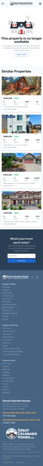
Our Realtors (7, 302)
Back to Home (21, 54)
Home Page (6, 287)
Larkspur (5, 387)
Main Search (7, 328)
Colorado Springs (8, 378)
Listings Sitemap (8, 462)
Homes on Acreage (9, 331)
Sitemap (5, 316)
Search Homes (7, 299)
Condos (5, 346)
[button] (3, 4)
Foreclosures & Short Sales (11, 348)
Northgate (6, 392)
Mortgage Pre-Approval (10, 313)
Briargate (6, 366)
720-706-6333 (9, 415)
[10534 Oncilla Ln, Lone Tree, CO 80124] (21, 124)
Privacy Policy (20, 462)
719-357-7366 (9, 422)
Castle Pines (7, 372)
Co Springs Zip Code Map (11, 354)
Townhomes (6, 343)
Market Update (7, 293)
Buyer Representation (10, 304)
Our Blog (5, 319)
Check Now (21, 261)
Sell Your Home (8, 310)
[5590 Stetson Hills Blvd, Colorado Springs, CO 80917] (21, 200)
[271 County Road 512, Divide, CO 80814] (21, 86)
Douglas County (8, 381)
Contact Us (6, 290)
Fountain (5, 384)
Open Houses (7, 334)
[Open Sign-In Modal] (40, 4)
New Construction (8, 337)
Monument (6, 390)
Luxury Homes (7, 340)
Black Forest (7, 363)
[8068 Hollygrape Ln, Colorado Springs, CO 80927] (21, 162)
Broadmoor (6, 369)
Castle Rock (7, 375)
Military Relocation (9, 307)
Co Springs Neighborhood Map (13, 351)
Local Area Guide (8, 296)
